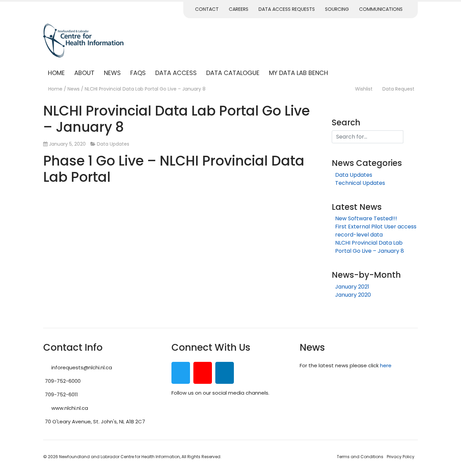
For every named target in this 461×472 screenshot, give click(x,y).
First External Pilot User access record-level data (375, 231)
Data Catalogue (233, 73)
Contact (207, 9)
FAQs (138, 73)
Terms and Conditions (360, 456)
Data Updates (113, 144)
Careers (238, 9)
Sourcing (337, 9)
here (386, 365)
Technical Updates (360, 183)
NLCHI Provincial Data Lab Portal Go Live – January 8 (369, 247)
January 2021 (352, 287)
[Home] (45, 88)
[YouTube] (203, 374)
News (112, 73)
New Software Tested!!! (366, 218)
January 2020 (353, 295)
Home (56, 73)
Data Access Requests (287, 9)
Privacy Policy (400, 456)
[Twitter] (181, 374)
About (84, 73)
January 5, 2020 (67, 144)
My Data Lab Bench (298, 73)
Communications (381, 9)
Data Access (176, 73)
